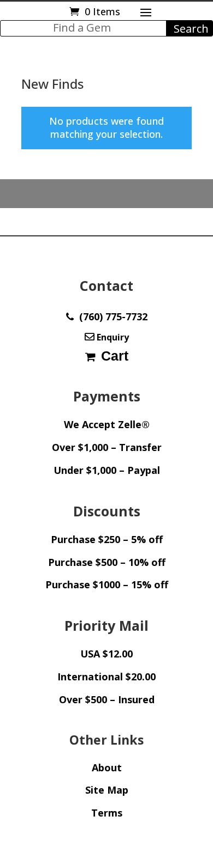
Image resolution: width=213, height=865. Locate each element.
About (107, 767)
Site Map (106, 789)
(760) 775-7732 (110, 316)
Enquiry (111, 337)
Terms (106, 812)
